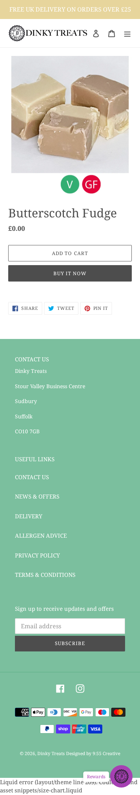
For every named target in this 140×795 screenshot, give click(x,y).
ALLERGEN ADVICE (41, 535)
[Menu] (127, 33)
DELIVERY (28, 516)
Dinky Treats (51, 753)
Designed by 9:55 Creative (93, 753)
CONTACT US (32, 477)
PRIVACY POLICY (37, 555)
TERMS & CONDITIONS (45, 574)
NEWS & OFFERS (37, 496)
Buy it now (70, 273)
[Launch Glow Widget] (121, 776)
